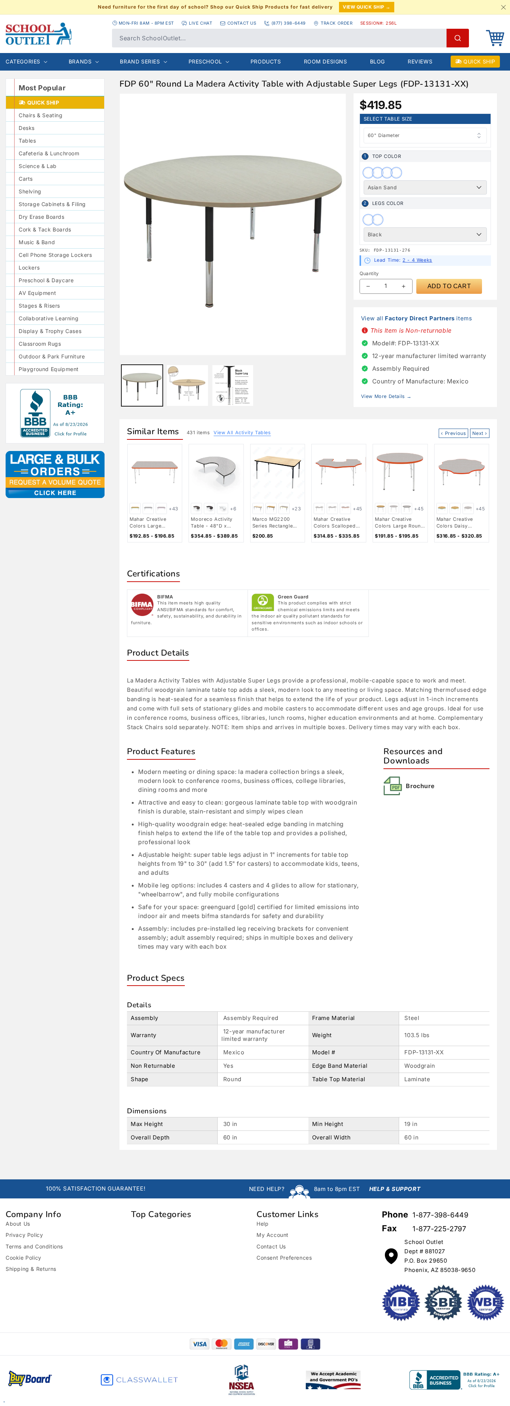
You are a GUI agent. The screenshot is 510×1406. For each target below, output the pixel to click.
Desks (27, 128)
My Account (272, 1235)
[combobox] (290, 38)
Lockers (29, 267)
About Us (18, 1223)
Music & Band (37, 242)
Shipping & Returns (31, 1269)
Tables (27, 140)
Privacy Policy (24, 1235)
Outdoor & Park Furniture (52, 356)
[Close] (503, 7)
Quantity (369, 273)
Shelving (30, 191)
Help (262, 1223)
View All (242, 432)
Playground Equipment (49, 369)
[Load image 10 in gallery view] (233, 385)
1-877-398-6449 (440, 1215)
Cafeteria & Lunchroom (49, 153)
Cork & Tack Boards (45, 229)
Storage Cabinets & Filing (52, 204)
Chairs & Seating (41, 115)
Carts (26, 178)
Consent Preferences (284, 1257)
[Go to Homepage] (55, 33)
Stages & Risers (39, 305)
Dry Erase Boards (42, 217)
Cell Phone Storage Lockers (55, 255)
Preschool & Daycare (46, 280)
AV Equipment (37, 293)
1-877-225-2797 (439, 1229)
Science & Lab (38, 166)
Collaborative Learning (48, 318)
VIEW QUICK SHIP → (367, 7)
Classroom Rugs (40, 343)
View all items (416, 318)
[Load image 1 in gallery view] (142, 385)
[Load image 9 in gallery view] (187, 385)
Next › (479, 433)
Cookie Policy (23, 1257)
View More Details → (386, 396)
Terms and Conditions (34, 1246)
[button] (495, 38)
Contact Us (271, 1246)
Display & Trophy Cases (50, 331)
